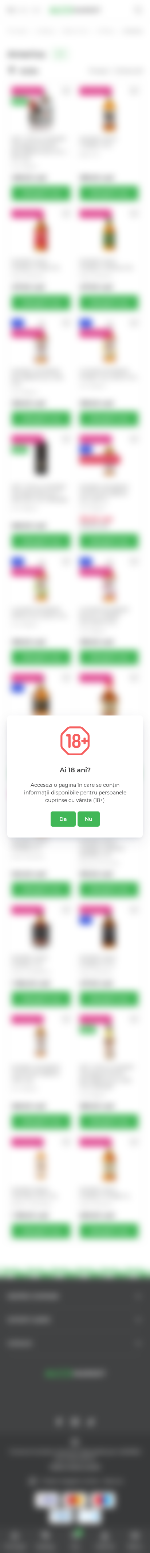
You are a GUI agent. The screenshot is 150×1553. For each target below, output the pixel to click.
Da (63, 819)
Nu (88, 819)
